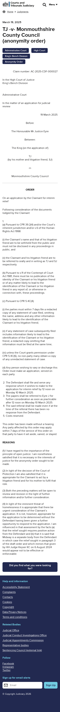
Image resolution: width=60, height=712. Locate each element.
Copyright (8, 607)
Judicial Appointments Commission (23, 640)
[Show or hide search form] (45, 5)
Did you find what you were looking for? (30, 567)
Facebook (8, 663)
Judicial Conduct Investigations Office (24, 635)
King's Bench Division (16, 56)
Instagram (8, 667)
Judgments (22, 11)
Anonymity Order (14, 61)
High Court (39, 50)
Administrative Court (15, 50)
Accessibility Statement (16, 587)
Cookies (7, 602)
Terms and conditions (14, 617)
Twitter (6, 670)
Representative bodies (15, 645)
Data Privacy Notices (14, 612)
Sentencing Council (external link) (22, 650)
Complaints (9, 592)
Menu (52, 4)
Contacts (7, 597)
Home (10, 11)
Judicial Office (10, 630)
